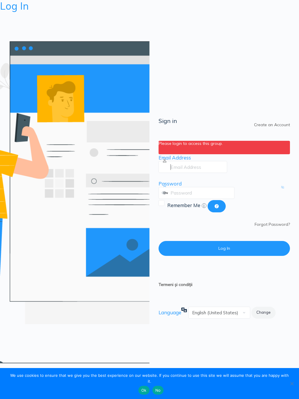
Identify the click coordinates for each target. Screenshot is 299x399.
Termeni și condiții (175, 284)
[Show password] (240, 193)
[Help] (217, 206)
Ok (144, 390)
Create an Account (272, 124)
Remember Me (185, 205)
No (158, 390)
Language (170, 312)
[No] (292, 383)
